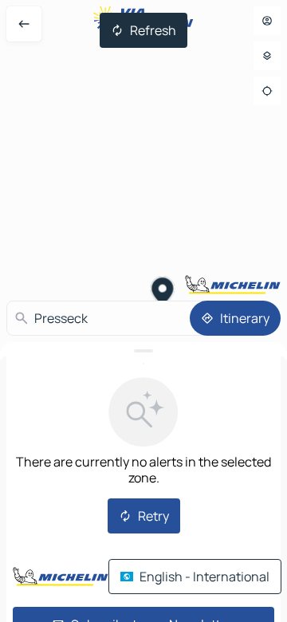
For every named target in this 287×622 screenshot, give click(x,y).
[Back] (23, 23)
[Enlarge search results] (143, 351)
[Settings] (267, 55)
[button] (163, 292)
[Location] (267, 91)
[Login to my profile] (267, 20)
